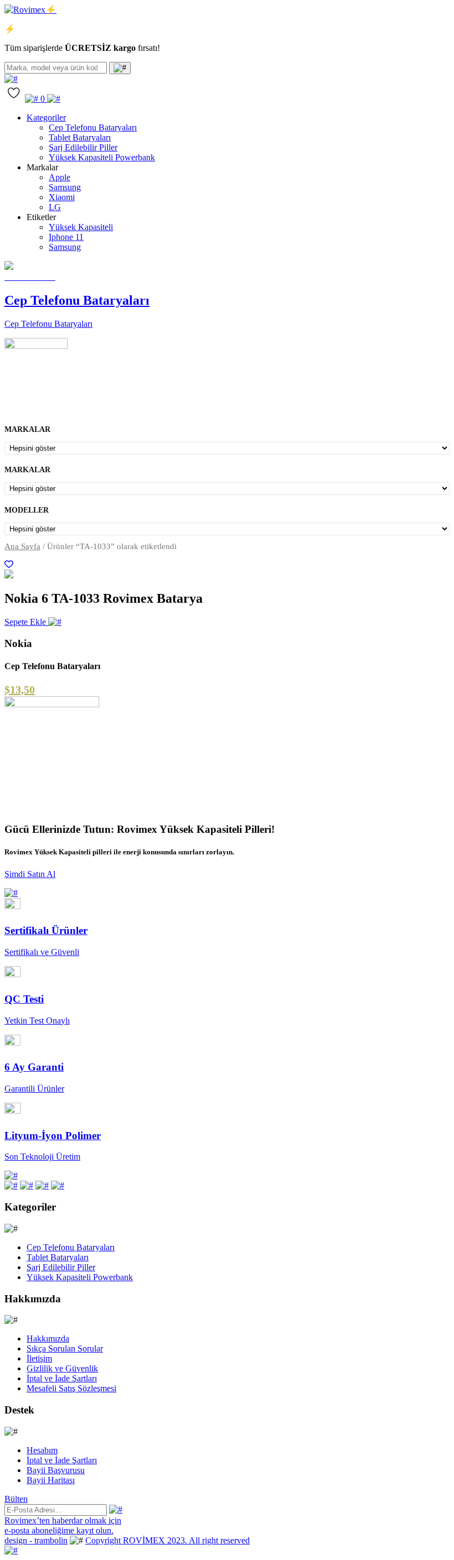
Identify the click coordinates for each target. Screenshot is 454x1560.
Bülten (16, 1499)
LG (55, 207)
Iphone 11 (66, 237)
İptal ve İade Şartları (62, 1378)
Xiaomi (62, 197)
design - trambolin (36, 1540)
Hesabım (42, 1450)
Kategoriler (46, 117)
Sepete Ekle (26, 622)
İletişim (39, 1358)
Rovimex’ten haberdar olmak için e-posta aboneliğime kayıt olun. (62, 1525)
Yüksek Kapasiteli (81, 227)
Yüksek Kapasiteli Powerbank (102, 157)
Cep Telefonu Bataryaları (93, 127)
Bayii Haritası (51, 1480)
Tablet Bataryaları (80, 137)
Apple (59, 177)
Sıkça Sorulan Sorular (65, 1348)
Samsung (65, 187)
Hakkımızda (48, 1338)
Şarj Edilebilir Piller (83, 147)
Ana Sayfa (22, 546)
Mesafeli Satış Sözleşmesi (71, 1388)
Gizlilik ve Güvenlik (62, 1368)
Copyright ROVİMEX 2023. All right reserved (167, 1540)
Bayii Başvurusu (56, 1470)
